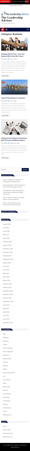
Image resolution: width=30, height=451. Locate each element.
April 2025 (6, 277)
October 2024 (7, 298)
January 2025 (7, 287)
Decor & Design (8, 348)
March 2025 (6, 280)
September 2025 (8, 259)
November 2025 (8, 252)
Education (6, 355)
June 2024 (6, 305)
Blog (4, 334)
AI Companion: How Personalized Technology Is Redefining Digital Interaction (13, 192)
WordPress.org (7, 437)
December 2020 (8, 322)
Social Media (7, 394)
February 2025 (7, 284)
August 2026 (7, 224)
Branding (6, 337)
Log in (5, 426)
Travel (5, 411)
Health (5, 369)
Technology (6, 401)
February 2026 (7, 241)
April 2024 (6, 312)
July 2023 (6, 315)
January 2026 (7, 245)
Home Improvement (9, 372)
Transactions (7, 408)
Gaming (5, 365)
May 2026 (6, 234)
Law (4, 376)
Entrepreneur (7, 358)
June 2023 (6, 319)
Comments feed (8, 433)
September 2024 (8, 301)
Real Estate (6, 386)
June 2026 (6, 231)
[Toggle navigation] (6, 29)
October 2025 (7, 256)
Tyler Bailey (4, 59)
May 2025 (6, 273)
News (3, 82)
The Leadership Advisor (12, 19)
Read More (5, 76)
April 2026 (6, 238)
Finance (5, 362)
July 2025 (6, 266)
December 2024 (8, 291)
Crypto (5, 344)
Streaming (6, 397)
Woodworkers (7, 415)
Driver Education (8, 351)
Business (6, 341)
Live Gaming (7, 379)
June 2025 (6, 270)
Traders (5, 404)
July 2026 (6, 227)
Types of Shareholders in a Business (13, 98)
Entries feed (6, 430)
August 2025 (7, 263)
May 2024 (6, 308)
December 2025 (8, 248)
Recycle (5, 390)
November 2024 (8, 294)
